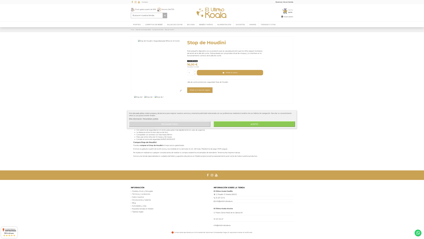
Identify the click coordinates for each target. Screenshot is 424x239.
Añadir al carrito (232, 73)
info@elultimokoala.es (224, 201)
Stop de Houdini (222, 82)
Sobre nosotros (138, 197)
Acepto (254, 124)
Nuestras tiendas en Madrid (142, 209)
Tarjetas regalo (137, 212)
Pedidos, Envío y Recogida (142, 191)
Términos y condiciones (141, 194)
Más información (135, 119)
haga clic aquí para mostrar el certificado (237, 232)
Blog (134, 203)
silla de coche (192, 82)
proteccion (202, 82)
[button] (268, 24)
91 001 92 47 (218, 219)
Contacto (145, 2)
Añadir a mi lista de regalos (200, 90)
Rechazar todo (170, 124)
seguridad (211, 82)
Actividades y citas (139, 206)
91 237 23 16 (220, 198)
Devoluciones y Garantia (141, 200)
